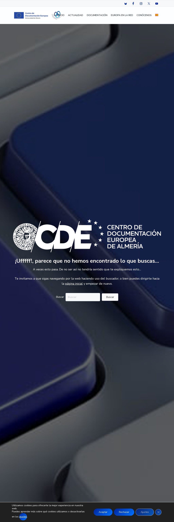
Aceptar (103, 512)
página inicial (74, 284)
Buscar (60, 297)
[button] (110, 297)
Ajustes (145, 512)
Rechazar (124, 512)
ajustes (23, 516)
